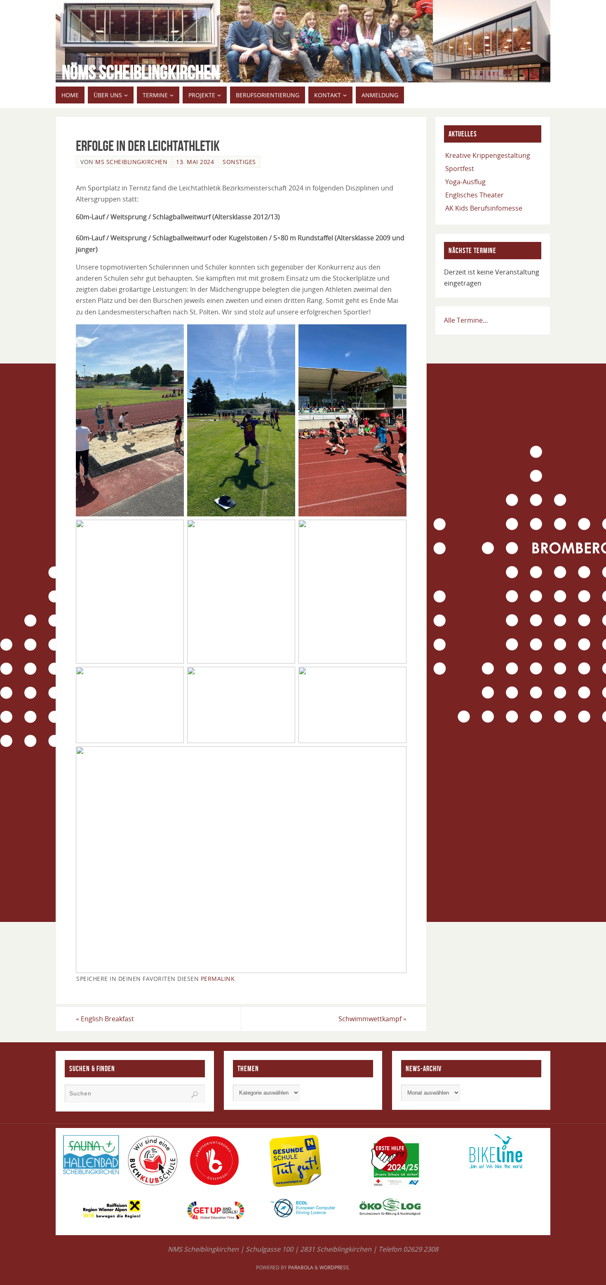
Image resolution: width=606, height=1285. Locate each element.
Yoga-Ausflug (465, 181)
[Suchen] (194, 1094)
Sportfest (459, 168)
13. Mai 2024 (195, 162)
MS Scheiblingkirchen (131, 162)
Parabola (300, 1267)
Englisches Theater (474, 194)
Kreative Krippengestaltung (487, 155)
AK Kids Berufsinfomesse (483, 208)
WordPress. (334, 1267)
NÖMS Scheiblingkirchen (140, 72)
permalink (218, 979)
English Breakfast (105, 1018)
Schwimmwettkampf (372, 1018)
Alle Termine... (466, 320)
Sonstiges (239, 162)
